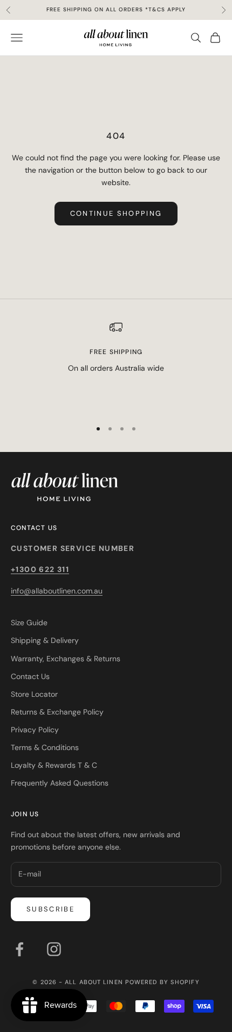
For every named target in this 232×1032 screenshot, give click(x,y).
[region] (116, 365)
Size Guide (29, 622)
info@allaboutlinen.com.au (57, 591)
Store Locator (34, 694)
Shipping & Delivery (45, 640)
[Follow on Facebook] (19, 949)
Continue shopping (116, 213)
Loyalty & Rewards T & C (54, 765)
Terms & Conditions (45, 747)
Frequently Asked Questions (59, 783)
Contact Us (30, 676)
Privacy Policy (35, 729)
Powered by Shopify (162, 982)
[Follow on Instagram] (54, 949)
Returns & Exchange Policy (57, 712)
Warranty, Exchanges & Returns (65, 658)
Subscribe (50, 909)
